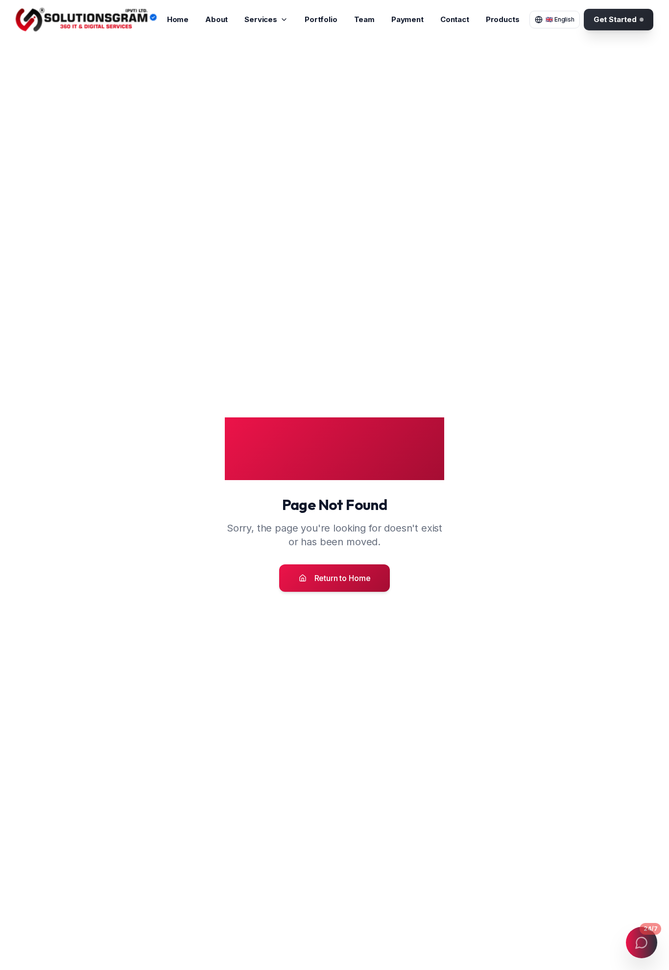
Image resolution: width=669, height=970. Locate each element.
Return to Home (342, 578)
